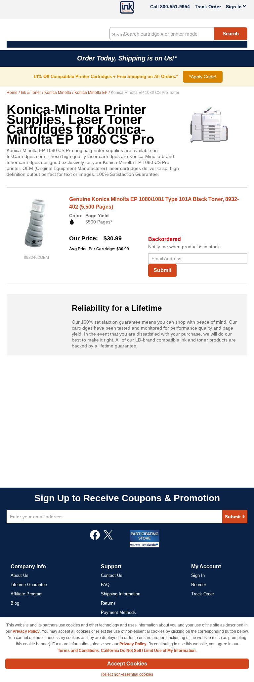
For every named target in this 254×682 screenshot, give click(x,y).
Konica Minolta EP (91, 92)
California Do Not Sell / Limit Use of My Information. (148, 650)
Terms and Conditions (78, 650)
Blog (15, 603)
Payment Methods (118, 612)
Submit (162, 270)
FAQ (105, 584)
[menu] (127, 44)
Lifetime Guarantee (29, 584)
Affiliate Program (27, 593)
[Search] (119, 34)
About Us (19, 575)
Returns (108, 603)
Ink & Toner (31, 92)
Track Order (208, 6)
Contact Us (111, 575)
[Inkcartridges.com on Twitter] (108, 538)
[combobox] (178, 33)
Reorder (198, 584)
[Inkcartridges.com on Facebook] (95, 538)
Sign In (198, 575)
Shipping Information (120, 593)
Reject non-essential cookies (127, 674)
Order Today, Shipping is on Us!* (127, 58)
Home (13, 92)
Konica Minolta (58, 92)
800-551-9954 (175, 6)
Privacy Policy (26, 631)
